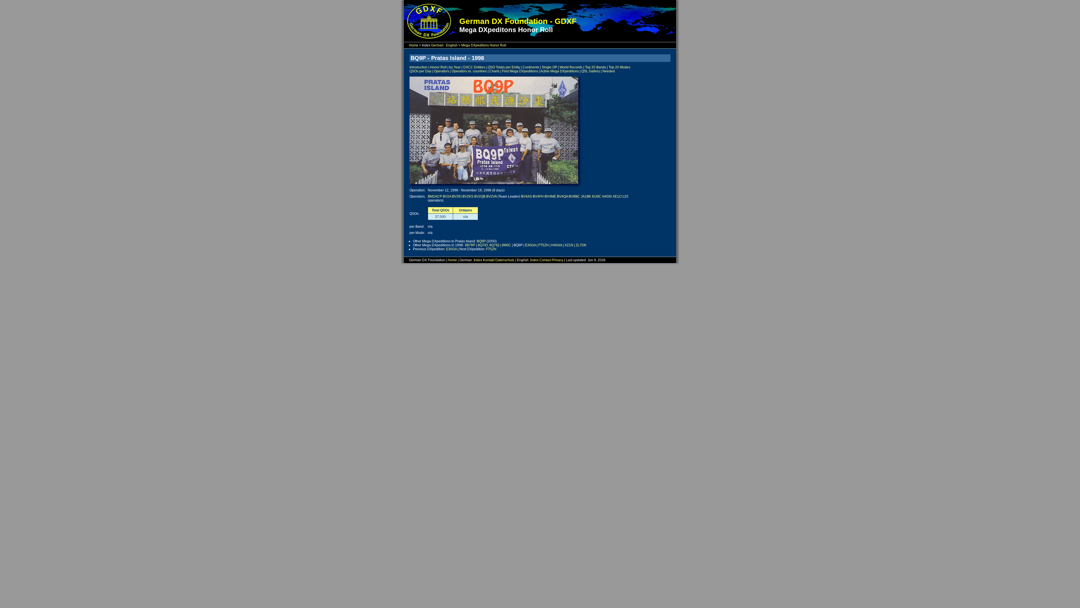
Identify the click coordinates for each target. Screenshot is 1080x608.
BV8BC (574, 196)
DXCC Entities (474, 67)
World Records (571, 67)
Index (478, 260)
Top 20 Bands (595, 67)
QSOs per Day (420, 71)
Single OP (549, 67)
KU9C (596, 196)
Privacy (557, 260)
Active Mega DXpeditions (559, 71)
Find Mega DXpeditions (520, 71)
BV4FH (538, 196)
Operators (441, 71)
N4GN (607, 196)
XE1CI (617, 196)
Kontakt (488, 260)
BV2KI (457, 196)
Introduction (419, 67)
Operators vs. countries (469, 71)
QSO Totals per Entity (504, 67)
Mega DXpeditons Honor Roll (483, 45)
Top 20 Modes (619, 67)
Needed (608, 71)
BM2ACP (435, 196)
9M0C (506, 245)
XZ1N (568, 245)
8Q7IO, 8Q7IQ (488, 245)
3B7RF (470, 245)
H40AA (556, 245)
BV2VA (491, 196)
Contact (545, 260)
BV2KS (467, 196)
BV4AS (526, 196)
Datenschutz (504, 260)
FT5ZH (543, 245)
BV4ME (550, 196)
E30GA (530, 245)
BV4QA (562, 196)
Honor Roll (438, 67)
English (452, 45)
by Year (455, 67)
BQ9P (481, 241)
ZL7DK (581, 245)
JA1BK (586, 196)
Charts (494, 71)
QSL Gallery (590, 71)
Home (413, 45)
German (437, 45)
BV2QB (479, 196)
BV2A (447, 196)
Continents (531, 67)
